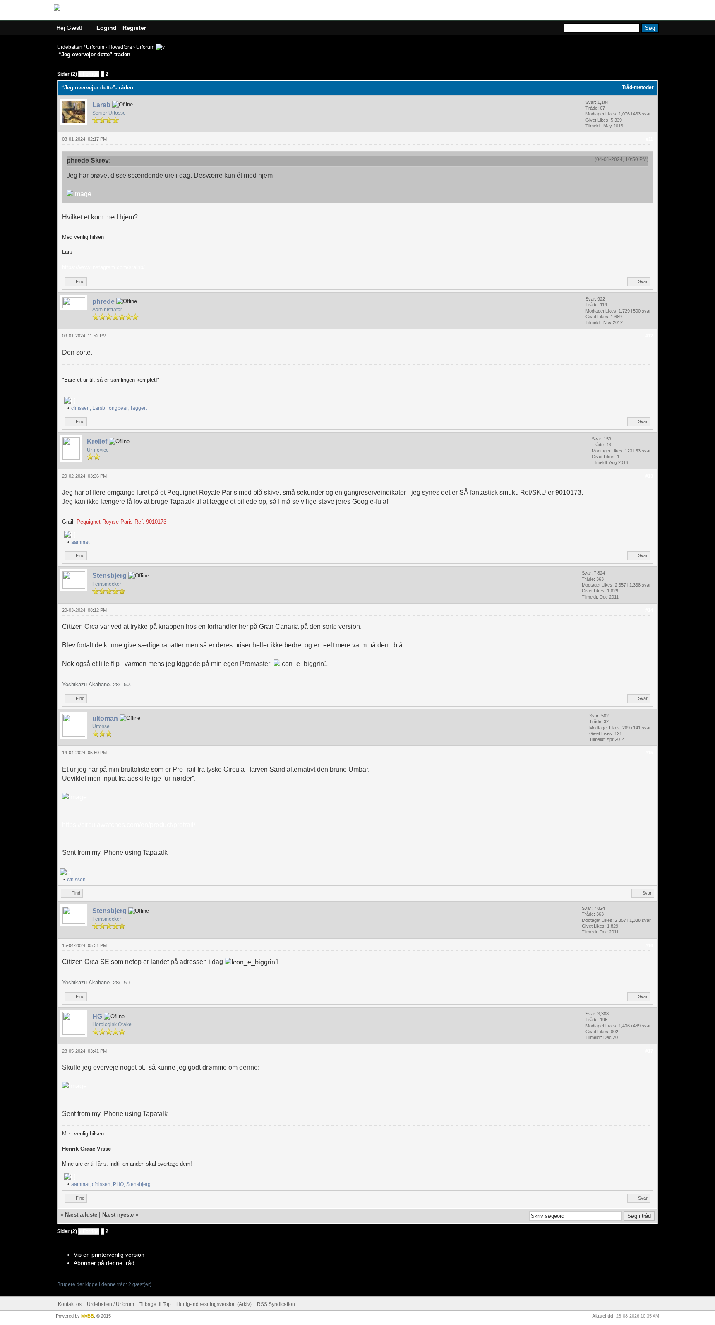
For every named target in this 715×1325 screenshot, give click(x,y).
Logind (106, 27)
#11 (649, 139)
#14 (649, 610)
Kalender (611, 12)
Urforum (145, 47)
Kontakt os (70, 1304)
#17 (649, 1050)
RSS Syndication (276, 1304)
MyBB (87, 1315)
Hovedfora (120, 47)
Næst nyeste (118, 1215)
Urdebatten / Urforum (80, 47)
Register (134, 27)
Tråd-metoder (638, 87)
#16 (649, 945)
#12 (649, 335)
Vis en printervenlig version (109, 1254)
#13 (649, 476)
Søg (577, 12)
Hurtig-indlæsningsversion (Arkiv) (214, 1304)
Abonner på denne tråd (104, 1263)
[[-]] (70, 400)
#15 (649, 752)
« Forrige (89, 74)
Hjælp (648, 12)
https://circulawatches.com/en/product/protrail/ (128, 824)
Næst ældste (81, 1215)
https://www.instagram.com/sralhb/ (103, 267)
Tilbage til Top (155, 1304)
